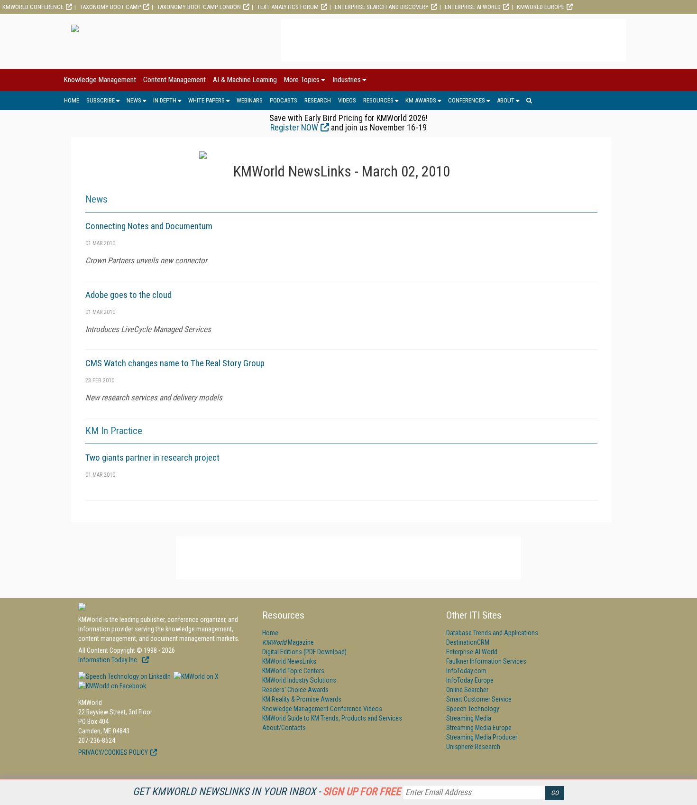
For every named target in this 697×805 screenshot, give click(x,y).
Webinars (250, 100)
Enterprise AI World (473, 6)
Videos (347, 100)
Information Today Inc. (109, 660)
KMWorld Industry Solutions (299, 680)
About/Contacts (284, 727)
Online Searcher (467, 690)
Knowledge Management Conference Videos (322, 708)
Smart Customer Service (479, 699)
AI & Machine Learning (245, 79)
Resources (378, 100)
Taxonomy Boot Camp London (199, 6)
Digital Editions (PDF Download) (304, 652)
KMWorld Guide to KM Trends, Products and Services (332, 718)
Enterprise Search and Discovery (382, 6)
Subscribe (100, 100)
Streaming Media (468, 718)
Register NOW (294, 127)
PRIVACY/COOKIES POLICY (113, 752)
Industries (346, 79)
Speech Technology (472, 708)
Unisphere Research (473, 746)
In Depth (164, 100)
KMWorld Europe (540, 6)
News (134, 100)
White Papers (206, 100)
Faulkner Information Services (486, 661)
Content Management (174, 79)
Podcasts (283, 100)
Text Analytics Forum (288, 6)
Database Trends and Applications (492, 633)
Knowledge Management (100, 79)
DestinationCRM (467, 642)
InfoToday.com (466, 671)
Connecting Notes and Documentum (148, 226)
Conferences (466, 100)
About (505, 100)
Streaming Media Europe (479, 727)
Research (317, 100)
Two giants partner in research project (152, 457)
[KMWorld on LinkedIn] (124, 676)
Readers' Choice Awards (295, 690)
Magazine (288, 642)
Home (71, 100)
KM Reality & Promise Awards (301, 699)
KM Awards (420, 100)
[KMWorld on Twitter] (195, 676)
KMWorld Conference (33, 6)
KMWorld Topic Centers (293, 671)
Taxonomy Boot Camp (110, 6)
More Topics (302, 79)
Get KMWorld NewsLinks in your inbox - (267, 791)
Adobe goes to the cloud (128, 294)
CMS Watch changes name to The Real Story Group (175, 363)
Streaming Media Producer (481, 737)
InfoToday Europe (470, 680)
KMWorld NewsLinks (289, 661)
